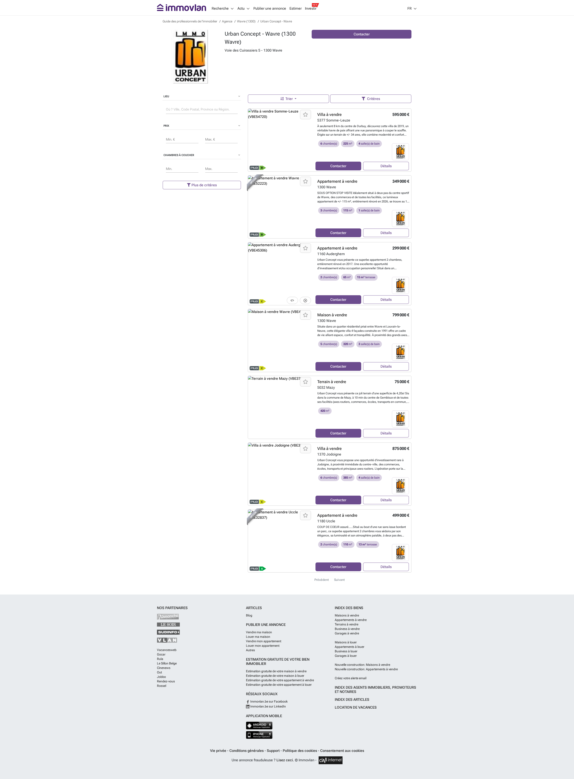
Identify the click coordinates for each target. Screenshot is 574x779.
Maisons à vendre (347, 615)
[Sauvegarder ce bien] (305, 114)
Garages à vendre (347, 633)
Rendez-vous (166, 681)
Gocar (161, 654)
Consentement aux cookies (342, 751)
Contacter (362, 34)
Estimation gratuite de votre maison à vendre (276, 671)
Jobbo (161, 677)
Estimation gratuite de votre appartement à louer (279, 684)
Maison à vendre (332, 314)
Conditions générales (247, 751)
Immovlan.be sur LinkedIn (268, 706)
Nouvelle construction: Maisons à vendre (362, 664)
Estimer (295, 8)
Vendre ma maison (259, 632)
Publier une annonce (269, 8)
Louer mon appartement (262, 645)
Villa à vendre (329, 114)
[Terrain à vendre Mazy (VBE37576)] (280, 407)
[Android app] (259, 725)
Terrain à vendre (331, 381)
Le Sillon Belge (167, 663)
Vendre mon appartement (263, 641)
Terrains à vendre (346, 624)
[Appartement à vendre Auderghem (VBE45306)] (280, 273)
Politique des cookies (300, 751)
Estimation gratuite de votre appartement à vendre (280, 680)
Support (273, 751)
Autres (250, 650)
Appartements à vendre (351, 620)
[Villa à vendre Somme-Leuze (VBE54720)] (280, 140)
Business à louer (346, 651)
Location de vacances (356, 707)
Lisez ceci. (285, 760)
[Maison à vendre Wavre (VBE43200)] (280, 340)
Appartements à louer (349, 647)
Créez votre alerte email (350, 678)
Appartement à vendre (337, 181)
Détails (386, 166)
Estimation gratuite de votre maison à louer (275, 675)
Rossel (161, 686)
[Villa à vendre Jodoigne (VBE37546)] (280, 474)
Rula (160, 659)
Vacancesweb (166, 650)
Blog (249, 615)
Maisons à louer (346, 642)
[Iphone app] (259, 735)
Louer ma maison (258, 636)
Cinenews (163, 668)
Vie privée (218, 751)
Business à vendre (347, 629)
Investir (310, 8)
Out (159, 672)
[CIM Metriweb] (331, 760)
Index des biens (349, 608)
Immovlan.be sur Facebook (269, 701)
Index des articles (352, 699)
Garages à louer (346, 655)
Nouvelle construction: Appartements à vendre (366, 669)
